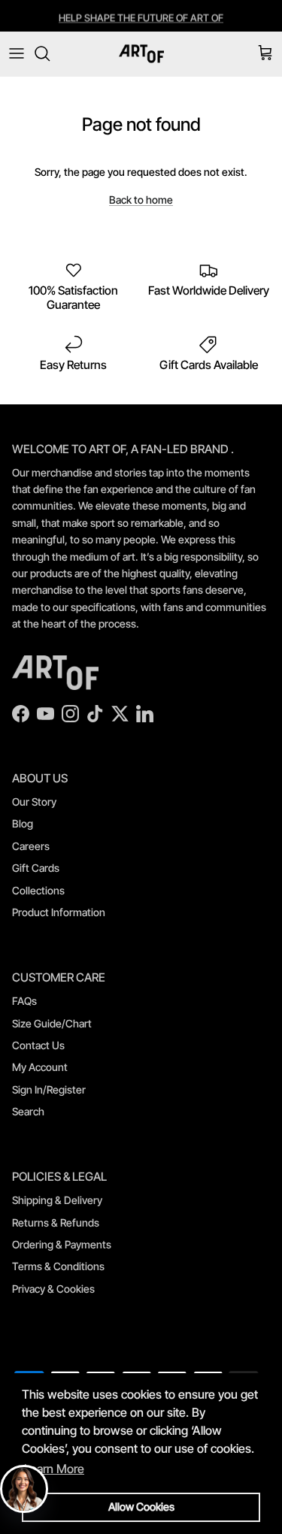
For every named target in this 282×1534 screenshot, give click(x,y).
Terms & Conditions (58, 1266)
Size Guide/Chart (52, 1023)
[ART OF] (141, 53)
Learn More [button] (54, 1468)
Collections (38, 890)
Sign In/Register (49, 1089)
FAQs (24, 1000)
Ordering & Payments (61, 1244)
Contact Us (38, 1045)
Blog (22, 823)
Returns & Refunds (55, 1222)
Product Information (58, 912)
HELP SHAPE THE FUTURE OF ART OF (141, 17)
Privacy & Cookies (53, 1288)
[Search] (49, 53)
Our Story (34, 801)
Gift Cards (35, 867)
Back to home (141, 199)
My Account (40, 1066)
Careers (31, 846)
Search (28, 1111)
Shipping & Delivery (57, 1200)
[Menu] (16, 53)
